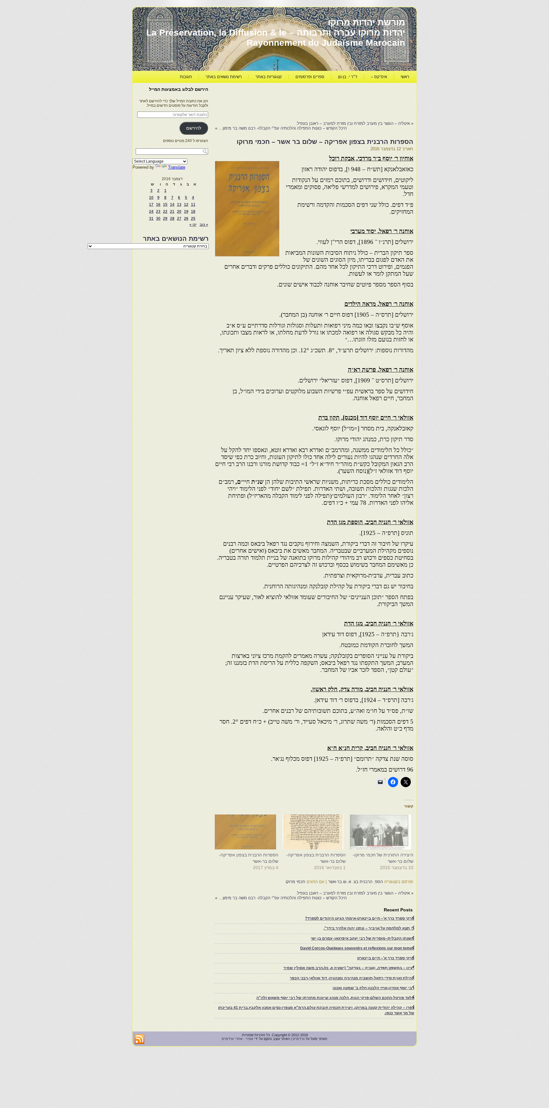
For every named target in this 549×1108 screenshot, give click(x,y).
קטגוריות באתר (268, 76)
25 (193, 218)
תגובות (186, 76)
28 (172, 218)
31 (151, 218)
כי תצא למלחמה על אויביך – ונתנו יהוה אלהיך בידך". (368, 928)
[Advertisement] (297, 100)
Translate (176, 167)
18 (193, 211)
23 (158, 211)
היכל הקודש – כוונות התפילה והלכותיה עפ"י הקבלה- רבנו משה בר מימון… (283, 128)
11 (193, 204)
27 (179, 218)
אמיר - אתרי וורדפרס (237, 1039)
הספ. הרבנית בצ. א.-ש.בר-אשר (355, 881)
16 (158, 204)
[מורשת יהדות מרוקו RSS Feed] (139, 1039)
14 (172, 204)
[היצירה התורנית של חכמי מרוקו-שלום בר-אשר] (382, 831)
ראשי (405, 76)
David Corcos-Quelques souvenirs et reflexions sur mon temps (357, 948)
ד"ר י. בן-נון (347, 76)
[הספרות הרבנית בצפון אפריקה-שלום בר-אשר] (315, 831)
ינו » (193, 224)
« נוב (204, 224)
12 (186, 204)
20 (179, 211)
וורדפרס (299, 1039)
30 (158, 218)
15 (165, 204)
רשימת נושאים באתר (224, 76)
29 (165, 218)
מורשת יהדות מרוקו (366, 22)
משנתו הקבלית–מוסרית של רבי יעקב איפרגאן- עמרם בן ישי (362, 938)
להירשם (193, 128)
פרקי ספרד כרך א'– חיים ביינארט (385, 958)
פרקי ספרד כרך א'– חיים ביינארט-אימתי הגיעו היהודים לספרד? (359, 918)
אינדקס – (379, 76)
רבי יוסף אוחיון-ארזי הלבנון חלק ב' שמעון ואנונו (373, 988)
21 (172, 211)
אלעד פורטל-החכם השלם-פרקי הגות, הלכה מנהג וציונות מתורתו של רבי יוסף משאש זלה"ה (335, 998)
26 (186, 218)
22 (165, 211)
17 (151, 204)
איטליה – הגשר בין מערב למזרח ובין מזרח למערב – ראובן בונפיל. (353, 123)
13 (179, 204)
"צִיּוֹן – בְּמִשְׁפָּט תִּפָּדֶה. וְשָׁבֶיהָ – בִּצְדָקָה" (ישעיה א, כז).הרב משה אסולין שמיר (348, 968)
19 (186, 211)
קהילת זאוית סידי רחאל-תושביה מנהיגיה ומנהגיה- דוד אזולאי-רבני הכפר (352, 978)
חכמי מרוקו (295, 881)
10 (151, 197)
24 (151, 211)
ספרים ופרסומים (309, 76)
